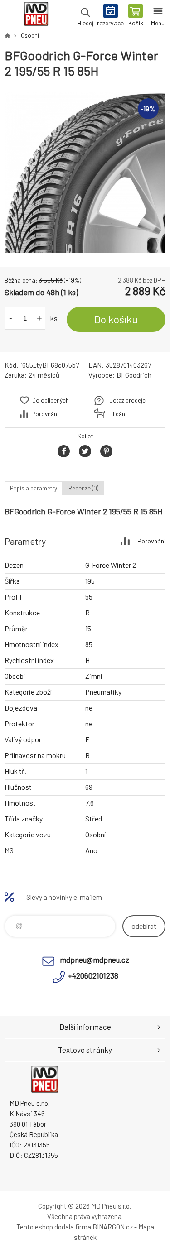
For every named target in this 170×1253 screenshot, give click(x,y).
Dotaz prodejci (128, 400)
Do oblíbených (50, 400)
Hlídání (117, 414)
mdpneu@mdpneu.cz (94, 959)
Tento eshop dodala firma (53, 1227)
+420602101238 (93, 975)
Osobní (30, 35)
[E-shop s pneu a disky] (7, 35)
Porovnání (45, 414)
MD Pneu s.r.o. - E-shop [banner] (36, 16)
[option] (85, 172)
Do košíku (116, 319)
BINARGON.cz (112, 1227)
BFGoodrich (134, 375)
